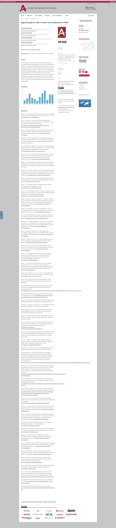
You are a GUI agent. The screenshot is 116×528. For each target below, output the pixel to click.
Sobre (67, 15)
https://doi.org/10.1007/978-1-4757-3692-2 (30, 425)
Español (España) (84, 32)
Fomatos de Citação (63, 62)
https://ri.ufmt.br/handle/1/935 (28, 270)
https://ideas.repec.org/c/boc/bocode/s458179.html (36, 218)
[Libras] (1, 212)
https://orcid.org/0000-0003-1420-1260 (29, 35)
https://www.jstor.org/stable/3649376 (29, 260)
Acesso (94, 3)
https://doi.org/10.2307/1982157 (43, 212)
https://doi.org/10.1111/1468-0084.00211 (30, 117)
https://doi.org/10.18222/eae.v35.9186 (31, 49)
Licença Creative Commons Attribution (66, 107)
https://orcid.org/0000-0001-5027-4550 (29, 40)
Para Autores (81, 87)
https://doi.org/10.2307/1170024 (28, 468)
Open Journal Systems (84, 94)
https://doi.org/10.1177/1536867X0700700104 (31, 188)
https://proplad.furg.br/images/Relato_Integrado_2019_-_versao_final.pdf (37, 476)
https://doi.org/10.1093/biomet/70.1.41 (29, 432)
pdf (59, 42)
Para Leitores (81, 85)
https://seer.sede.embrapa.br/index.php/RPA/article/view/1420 (35, 403)
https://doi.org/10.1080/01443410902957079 (31, 344)
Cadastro (90, 3)
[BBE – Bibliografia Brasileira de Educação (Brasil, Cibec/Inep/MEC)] (49, 514)
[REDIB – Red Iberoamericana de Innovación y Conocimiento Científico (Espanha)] (38, 518)
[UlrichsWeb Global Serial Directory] (60, 518)
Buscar (91, 15)
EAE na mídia (38, 15)
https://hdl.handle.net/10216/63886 (40, 419)
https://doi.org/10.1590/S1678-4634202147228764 (36, 242)
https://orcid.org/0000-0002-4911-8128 (29, 30)
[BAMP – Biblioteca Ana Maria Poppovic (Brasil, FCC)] (27, 511)
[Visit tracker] (85, 106)
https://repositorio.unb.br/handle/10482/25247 (31, 462)
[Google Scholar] (38, 515)
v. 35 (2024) (32, 18)
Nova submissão (57, 15)
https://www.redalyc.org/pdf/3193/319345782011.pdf (33, 151)
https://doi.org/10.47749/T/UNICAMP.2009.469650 (32, 196)
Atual (23, 15)
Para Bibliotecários (82, 89)
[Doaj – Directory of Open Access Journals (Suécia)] (71, 511)
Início (22, 18)
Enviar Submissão (86, 21)
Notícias (47, 15)
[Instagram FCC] (83, 72)
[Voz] (1, 215)
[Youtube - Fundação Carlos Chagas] (86, 72)
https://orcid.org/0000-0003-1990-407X (29, 45)
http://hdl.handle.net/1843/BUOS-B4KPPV (41, 159)
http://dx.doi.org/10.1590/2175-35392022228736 (39, 175)
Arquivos (30, 15)
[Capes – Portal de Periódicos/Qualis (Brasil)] (71, 514)
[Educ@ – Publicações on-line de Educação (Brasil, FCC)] (27, 514)
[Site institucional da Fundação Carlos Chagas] (113, 2)
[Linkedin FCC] (80, 72)
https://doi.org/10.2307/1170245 (32, 181)
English (82, 28)
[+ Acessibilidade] (1, 218)
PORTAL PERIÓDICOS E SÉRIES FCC (8, 1)
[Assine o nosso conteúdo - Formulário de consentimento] (84, 76)
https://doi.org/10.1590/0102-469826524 (42, 454)
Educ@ (64, 42)
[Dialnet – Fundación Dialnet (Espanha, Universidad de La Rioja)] (60, 511)
